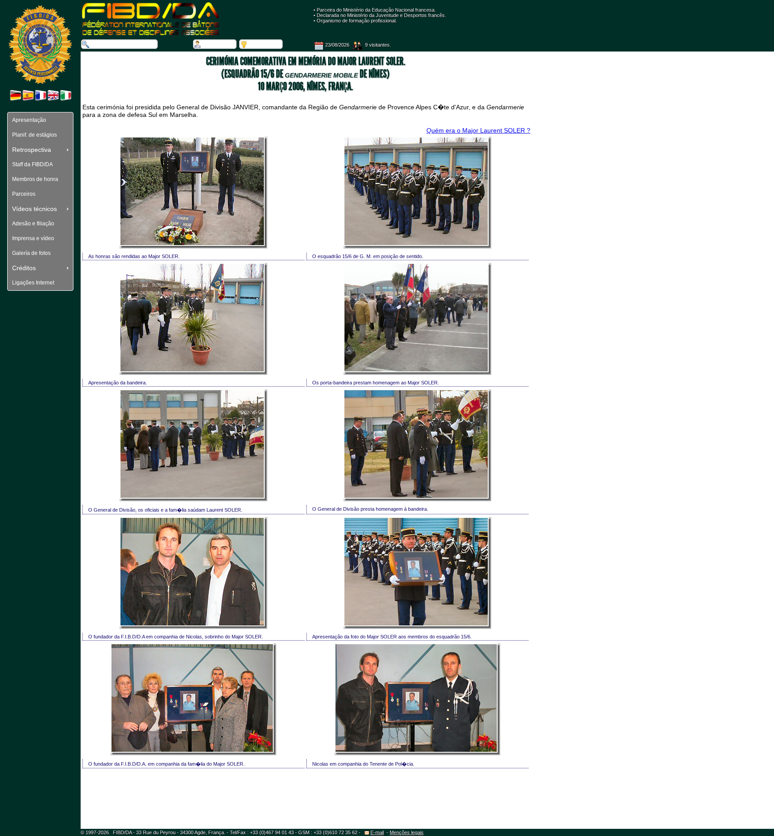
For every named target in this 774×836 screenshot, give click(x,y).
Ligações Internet (33, 283)
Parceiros (23, 194)
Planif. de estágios (34, 135)
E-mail (377, 832)
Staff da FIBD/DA (32, 164)
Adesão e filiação (33, 223)
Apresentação (29, 120)
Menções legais (407, 832)
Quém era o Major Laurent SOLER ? (478, 130)
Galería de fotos (31, 253)
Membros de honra (35, 179)
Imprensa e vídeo (33, 238)
